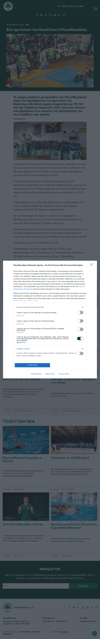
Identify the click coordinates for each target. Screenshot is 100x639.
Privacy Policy (64, 374)
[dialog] (50, 319)
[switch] (80, 312)
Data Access (50, 374)
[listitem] (50, 307)
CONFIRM (32, 365)
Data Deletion (36, 374)
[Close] (92, 265)
